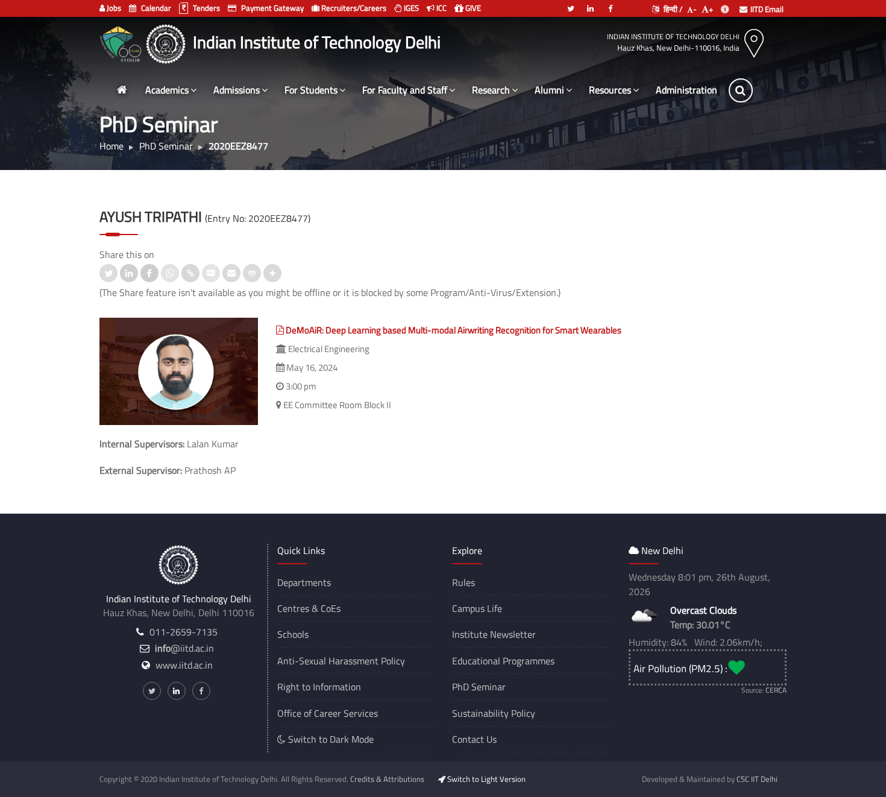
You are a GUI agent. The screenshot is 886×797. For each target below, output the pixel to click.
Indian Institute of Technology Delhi (673, 36)
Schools (293, 634)
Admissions (236, 90)
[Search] (741, 90)
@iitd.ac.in (184, 648)
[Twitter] (571, 4)
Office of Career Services (327, 713)
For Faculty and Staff (404, 90)
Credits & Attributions (387, 779)
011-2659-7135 (183, 632)
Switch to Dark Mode (330, 739)
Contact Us (474, 739)
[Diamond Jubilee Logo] (122, 42)
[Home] (122, 90)
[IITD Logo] (167, 42)
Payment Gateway (271, 8)
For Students (311, 90)
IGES (410, 8)
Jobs (113, 8)
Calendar (155, 8)
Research (491, 90)
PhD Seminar (479, 686)
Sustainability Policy (493, 713)
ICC (441, 8)
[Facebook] (611, 4)
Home (111, 146)
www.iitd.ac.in (184, 665)
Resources (610, 90)
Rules (463, 582)
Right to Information (319, 686)
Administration (686, 90)
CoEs (331, 608)
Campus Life (477, 608)
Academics (167, 90)
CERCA (776, 690)
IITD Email (767, 9)
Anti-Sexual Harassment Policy (341, 661)
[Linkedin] (591, 4)
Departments (304, 582)
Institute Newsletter (494, 634)
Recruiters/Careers (352, 8)
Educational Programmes (503, 661)
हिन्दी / (672, 9)
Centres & (297, 608)
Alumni (549, 90)
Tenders (205, 8)
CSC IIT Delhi (757, 779)
